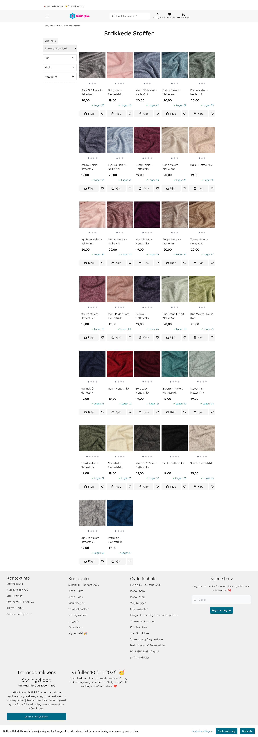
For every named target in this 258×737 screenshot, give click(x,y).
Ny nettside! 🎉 (77, 633)
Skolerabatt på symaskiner (146, 639)
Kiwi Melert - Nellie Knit (201, 316)
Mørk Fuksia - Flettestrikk (143, 241)
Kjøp (91, 113)
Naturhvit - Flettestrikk (115, 465)
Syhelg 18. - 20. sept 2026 (83, 584)
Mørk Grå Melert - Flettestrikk (146, 465)
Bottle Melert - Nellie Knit (199, 92)
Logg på (73, 621)
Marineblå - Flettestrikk (88, 390)
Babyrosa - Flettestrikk (115, 92)
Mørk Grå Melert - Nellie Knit (92, 92)
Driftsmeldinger (139, 657)
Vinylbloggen (76, 603)
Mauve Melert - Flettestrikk (90, 316)
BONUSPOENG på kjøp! (144, 651)
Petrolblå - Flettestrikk (115, 539)
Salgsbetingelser (78, 609)
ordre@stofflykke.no (19, 614)
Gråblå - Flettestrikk (142, 316)
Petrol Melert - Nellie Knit (172, 92)
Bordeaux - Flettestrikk (142, 390)
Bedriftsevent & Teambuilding (148, 645)
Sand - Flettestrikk (201, 463)
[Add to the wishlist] (102, 113)
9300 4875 (17, 608)
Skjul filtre (50, 40)
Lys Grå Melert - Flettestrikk (91, 539)
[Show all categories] (47, 16)
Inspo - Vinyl (76, 597)
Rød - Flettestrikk (118, 388)
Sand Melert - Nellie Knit (171, 167)
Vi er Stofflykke (139, 633)
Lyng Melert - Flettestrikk (143, 167)
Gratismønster (139, 609)
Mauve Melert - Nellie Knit (117, 241)
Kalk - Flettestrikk (201, 164)
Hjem (46, 25)
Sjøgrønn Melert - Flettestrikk (173, 390)
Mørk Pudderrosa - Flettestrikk (119, 316)
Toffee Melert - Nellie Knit (199, 241)
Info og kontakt (77, 615)
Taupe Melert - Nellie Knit (172, 241)
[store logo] (79, 16)
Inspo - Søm (75, 590)
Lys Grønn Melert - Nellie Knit (174, 316)
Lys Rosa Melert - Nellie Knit (91, 241)
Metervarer (55, 25)
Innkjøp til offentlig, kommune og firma (154, 615)
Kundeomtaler (139, 627)
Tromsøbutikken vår (142, 621)
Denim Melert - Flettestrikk (90, 167)
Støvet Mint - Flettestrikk (198, 390)
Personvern (75, 627)
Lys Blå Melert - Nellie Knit (117, 167)
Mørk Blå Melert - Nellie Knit (146, 92)
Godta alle (247, 731)
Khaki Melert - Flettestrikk (89, 465)
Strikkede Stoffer (71, 25)
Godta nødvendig (226, 731)
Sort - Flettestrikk (173, 463)
